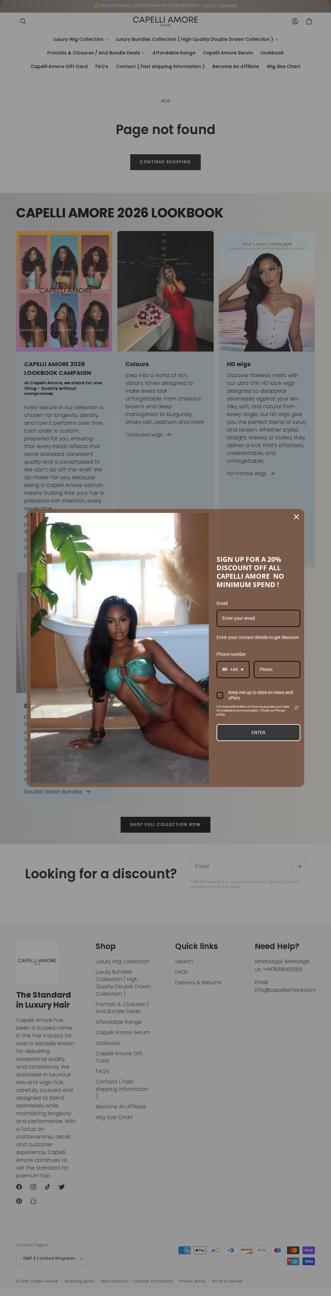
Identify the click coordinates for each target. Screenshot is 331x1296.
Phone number (231, 654)
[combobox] (233, 669)
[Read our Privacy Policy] (296, 708)
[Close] (296, 517)
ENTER (258, 732)
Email (222, 603)
